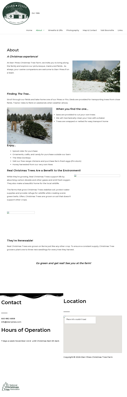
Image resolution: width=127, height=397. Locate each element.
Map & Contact (90, 30)
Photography (72, 30)
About (39, 30)
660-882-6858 (8, 318)
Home (29, 30)
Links (120, 30)
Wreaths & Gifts (55, 30)
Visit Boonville (107, 30)
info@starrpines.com (11, 322)
